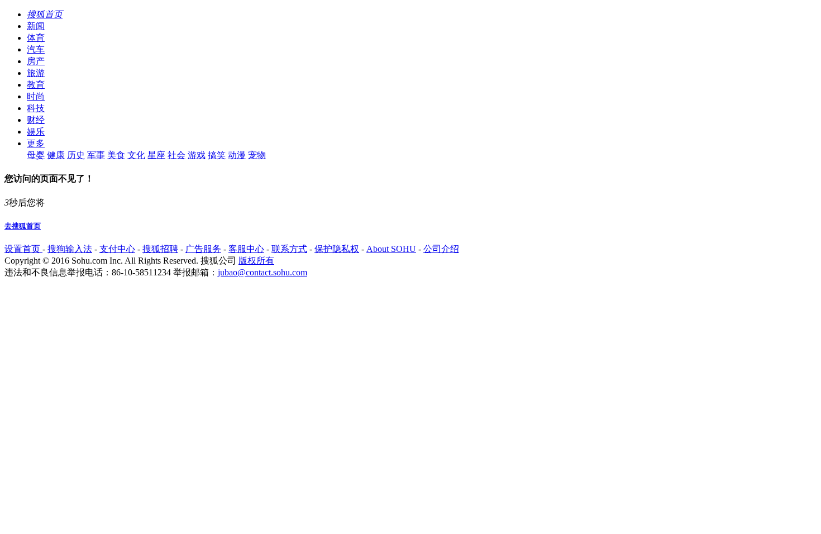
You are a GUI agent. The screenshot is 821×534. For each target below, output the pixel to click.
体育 (36, 37)
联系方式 (289, 249)
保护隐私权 (336, 249)
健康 (56, 155)
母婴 (36, 155)
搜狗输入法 (69, 249)
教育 (36, 84)
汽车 (36, 49)
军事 (96, 155)
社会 (176, 155)
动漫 (237, 155)
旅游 (36, 73)
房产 (36, 61)
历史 (76, 155)
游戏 (197, 155)
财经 (36, 120)
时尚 (36, 96)
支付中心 (117, 249)
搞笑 (217, 155)
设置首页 (23, 249)
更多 (36, 143)
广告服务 (203, 249)
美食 (116, 155)
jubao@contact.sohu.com (262, 272)
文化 (136, 155)
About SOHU (391, 249)
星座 (156, 155)
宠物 (257, 155)
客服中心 (246, 249)
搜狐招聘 (160, 249)
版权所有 (256, 260)
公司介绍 (441, 249)
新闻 (36, 26)
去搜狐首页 (22, 226)
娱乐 (36, 131)
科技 (36, 108)
